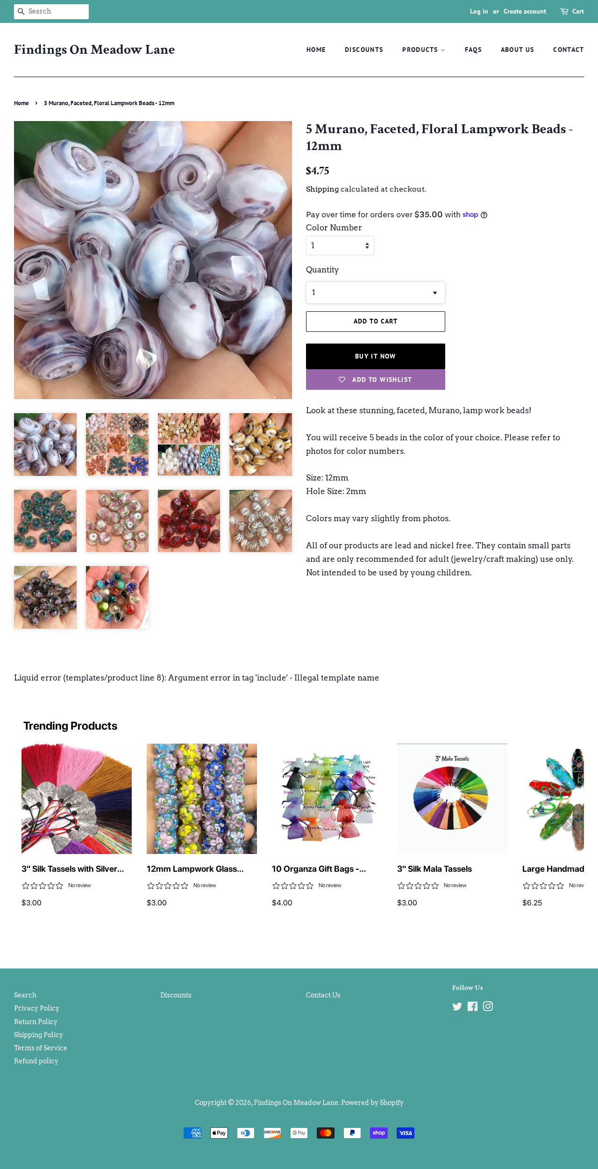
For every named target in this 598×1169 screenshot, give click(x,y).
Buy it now (375, 356)
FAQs (473, 49)
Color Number (334, 227)
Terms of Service (40, 1048)
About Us (517, 49)
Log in (479, 11)
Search (25, 995)
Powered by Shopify (372, 1102)
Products (421, 49)
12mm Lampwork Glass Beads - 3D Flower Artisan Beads (196, 869)
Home (316, 49)
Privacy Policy (36, 1008)
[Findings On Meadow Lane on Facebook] (472, 1008)
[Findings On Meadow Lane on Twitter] (457, 1008)
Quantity (322, 269)
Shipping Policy (38, 1035)
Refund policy (36, 1061)
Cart (578, 11)
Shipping (322, 189)
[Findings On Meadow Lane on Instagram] (488, 1008)
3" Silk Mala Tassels (434, 869)
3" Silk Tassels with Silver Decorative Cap (69, 869)
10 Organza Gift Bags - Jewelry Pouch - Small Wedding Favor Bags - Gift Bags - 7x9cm (322, 869)
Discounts (364, 49)
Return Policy (35, 1022)
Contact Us (323, 995)
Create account (525, 11)
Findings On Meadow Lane (94, 50)
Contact (568, 49)
